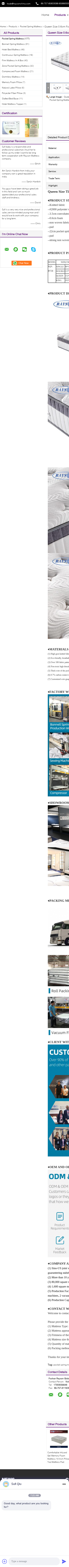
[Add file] (4, 1561)
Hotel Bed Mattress (11, 49)
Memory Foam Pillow (12, 82)
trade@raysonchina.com (18, 3)
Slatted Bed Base (10, 98)
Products (60, 14)
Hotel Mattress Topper (12, 104)
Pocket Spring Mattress (31, 26)
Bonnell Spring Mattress (13, 44)
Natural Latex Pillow (11, 87)
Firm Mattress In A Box (12, 60)
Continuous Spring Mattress (15, 55)
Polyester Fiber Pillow (12, 93)
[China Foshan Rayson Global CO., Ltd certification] (10, 127)
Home (45, 14)
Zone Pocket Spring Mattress (15, 66)
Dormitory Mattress (11, 76)
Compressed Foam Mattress (15, 71)
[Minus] (64, 1484)
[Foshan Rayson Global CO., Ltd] (19, 13)
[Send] (64, 1561)
